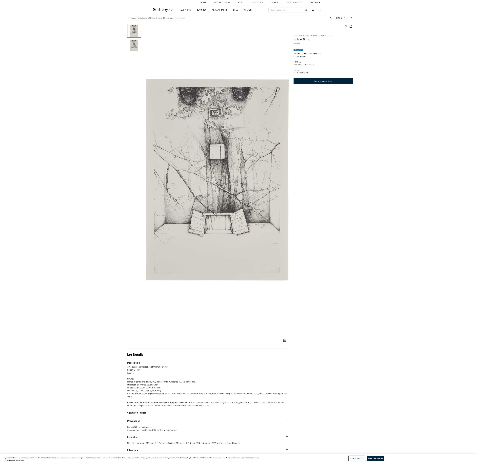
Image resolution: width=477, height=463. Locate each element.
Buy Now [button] (201, 10)
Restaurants (257, 2)
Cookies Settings (356, 458)
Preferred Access (222, 2)
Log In (203, 2)
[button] (217, 180)
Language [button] (314, 2)
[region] (238, 458)
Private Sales (219, 10)
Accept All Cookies (375, 458)
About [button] (240, 2)
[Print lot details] (351, 26)
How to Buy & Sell (294, 2)
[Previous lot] (330, 18)
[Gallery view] (285, 340)
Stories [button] (274, 2)
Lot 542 (181, 18)
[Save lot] (346, 26)
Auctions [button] (185, 10)
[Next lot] (351, 18)
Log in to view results (323, 81)
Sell (235, 10)
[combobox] (288, 10)
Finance (248, 10)
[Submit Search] (306, 10)
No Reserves (301, 56)
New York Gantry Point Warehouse (308, 53)
